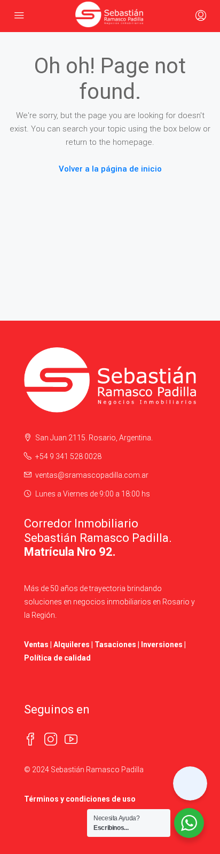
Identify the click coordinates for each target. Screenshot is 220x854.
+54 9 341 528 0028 (68, 456)
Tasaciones (115, 644)
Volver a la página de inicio (110, 169)
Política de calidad (57, 658)
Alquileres (71, 644)
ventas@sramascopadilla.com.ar (91, 475)
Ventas (36, 644)
